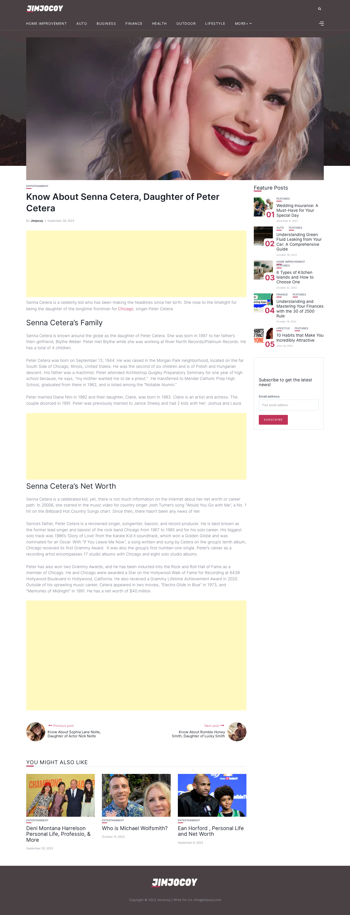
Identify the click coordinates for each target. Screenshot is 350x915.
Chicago (125, 308)
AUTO (81, 23)
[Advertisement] (136, 264)
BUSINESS (106, 23)
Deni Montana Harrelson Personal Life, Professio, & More (58, 834)
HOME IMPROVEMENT (46, 23)
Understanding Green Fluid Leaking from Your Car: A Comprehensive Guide (299, 241)
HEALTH (159, 23)
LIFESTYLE (215, 23)
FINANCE (134, 23)
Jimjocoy (37, 220)
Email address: (269, 396)
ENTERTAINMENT (37, 186)
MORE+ (242, 23)
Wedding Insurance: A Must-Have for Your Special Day (297, 210)
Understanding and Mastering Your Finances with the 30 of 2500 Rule (300, 308)
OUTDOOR (186, 23)
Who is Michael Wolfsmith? (135, 828)
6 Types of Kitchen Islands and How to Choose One (295, 277)
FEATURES (283, 198)
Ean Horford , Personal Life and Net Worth (211, 831)
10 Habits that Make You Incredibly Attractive (300, 338)
